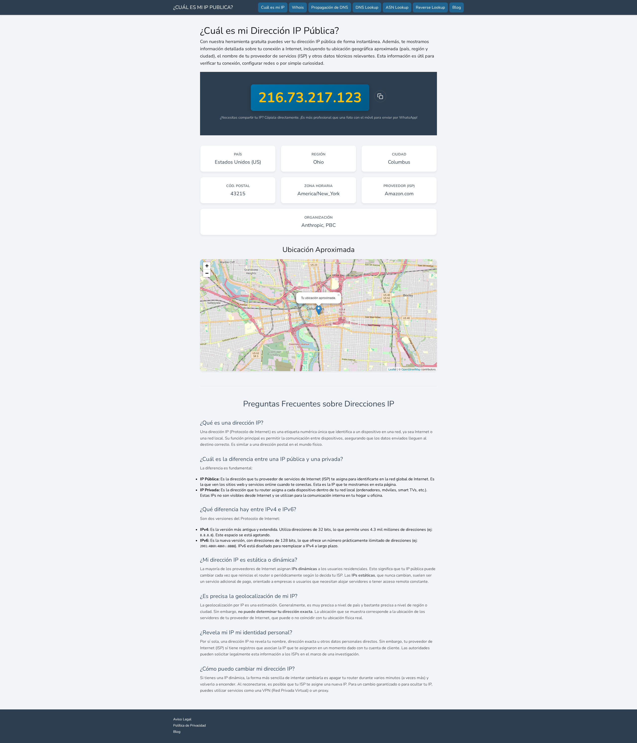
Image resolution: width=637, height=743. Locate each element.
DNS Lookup (367, 7)
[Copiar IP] (380, 96)
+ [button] (207, 266)
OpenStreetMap (411, 369)
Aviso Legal (182, 719)
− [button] (207, 273)
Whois (298, 7)
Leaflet (392, 369)
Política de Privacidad (189, 725)
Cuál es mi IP (272, 7)
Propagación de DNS (329, 7)
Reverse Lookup (430, 7)
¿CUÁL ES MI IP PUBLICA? (203, 7)
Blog (456, 7)
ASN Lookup (397, 7)
